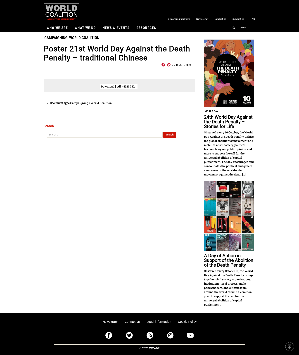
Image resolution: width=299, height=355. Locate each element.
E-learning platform (179, 18)
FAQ (253, 18)
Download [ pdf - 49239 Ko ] (119, 86)
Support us (238, 18)
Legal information (159, 322)
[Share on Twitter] (168, 64)
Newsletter (202, 18)
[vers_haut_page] (289, 347)
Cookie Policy (187, 322)
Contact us (220, 18)
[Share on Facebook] (163, 64)
